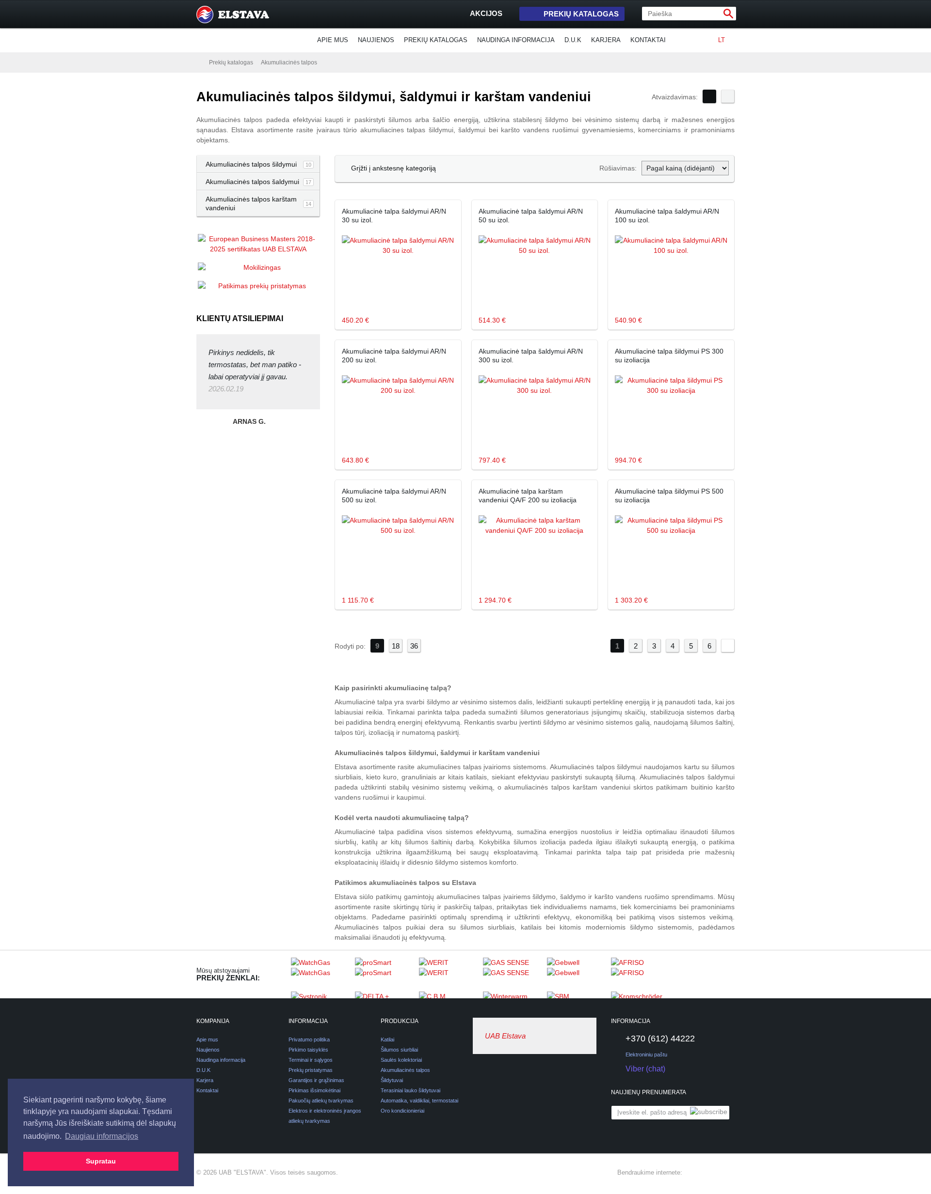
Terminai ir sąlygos (311, 1060)
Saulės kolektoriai (401, 1060)
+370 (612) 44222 (660, 1038)
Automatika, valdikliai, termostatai (419, 1100)
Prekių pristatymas (311, 1070)
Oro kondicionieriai (402, 1111)
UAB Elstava (505, 1036)
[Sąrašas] (728, 96)
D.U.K (572, 40)
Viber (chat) (645, 1069)
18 (396, 646)
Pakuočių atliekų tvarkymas (321, 1100)
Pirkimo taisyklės (308, 1050)
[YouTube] (729, 1172)
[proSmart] (384, 974)
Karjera (606, 40)
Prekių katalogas (581, 14)
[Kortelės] (709, 96)
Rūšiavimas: (618, 168)
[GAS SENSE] (512, 974)
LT (721, 40)
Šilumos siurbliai (399, 1050)
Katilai (387, 1039)
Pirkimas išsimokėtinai (314, 1090)
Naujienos (376, 40)
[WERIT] (448, 974)
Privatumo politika (309, 1039)
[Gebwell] (576, 974)
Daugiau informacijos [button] (101, 1136)
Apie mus (332, 40)
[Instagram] (711, 1172)
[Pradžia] (198, 62)
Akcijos (486, 13)
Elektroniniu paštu (646, 1054)
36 (414, 646)
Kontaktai (648, 40)
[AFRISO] (640, 974)
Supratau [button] (101, 1161)
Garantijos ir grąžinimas (316, 1080)
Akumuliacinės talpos (289, 62)
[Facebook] (694, 1172)
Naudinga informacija (516, 40)
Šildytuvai (392, 1080)
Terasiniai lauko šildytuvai (410, 1090)
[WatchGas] (320, 974)
